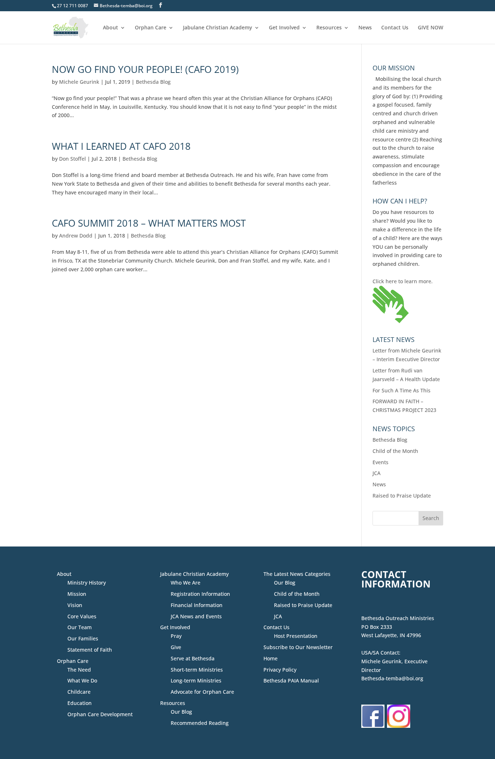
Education (79, 703)
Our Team (79, 627)
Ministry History (86, 582)
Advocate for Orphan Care (202, 691)
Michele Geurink (79, 81)
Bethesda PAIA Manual (291, 680)
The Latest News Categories (296, 573)
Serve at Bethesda (193, 658)
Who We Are (185, 582)
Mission (76, 593)
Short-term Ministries (197, 669)
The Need (79, 669)
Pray (176, 635)
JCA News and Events (196, 616)
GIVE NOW (430, 28)
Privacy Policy (279, 669)
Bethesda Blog (153, 81)
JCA (376, 473)
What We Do (82, 680)
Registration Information (200, 593)
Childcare (79, 691)
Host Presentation (295, 635)
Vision (74, 605)
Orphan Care (150, 28)
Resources (329, 28)
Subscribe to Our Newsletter (298, 647)
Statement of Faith (89, 649)
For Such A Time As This (401, 390)
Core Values (81, 616)
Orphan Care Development (100, 714)
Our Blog (181, 711)
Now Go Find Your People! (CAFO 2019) (145, 69)
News (365, 28)
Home (270, 658)
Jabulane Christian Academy (217, 28)
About (110, 28)
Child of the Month (395, 450)
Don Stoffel (72, 158)
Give (176, 647)
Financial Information (196, 605)
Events (380, 462)
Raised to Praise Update (402, 495)
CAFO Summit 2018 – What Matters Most (149, 223)
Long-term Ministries (196, 680)
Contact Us (394, 28)
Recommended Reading (200, 722)
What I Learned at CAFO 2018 (121, 146)
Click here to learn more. (403, 281)
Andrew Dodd (75, 235)
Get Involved (284, 28)
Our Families (82, 638)
